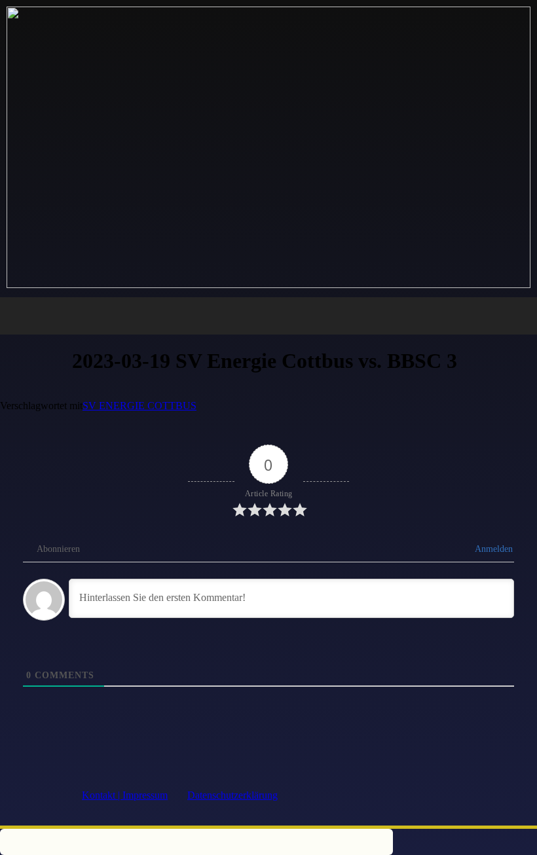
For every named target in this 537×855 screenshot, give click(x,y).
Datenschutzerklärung (232, 795)
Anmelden (493, 549)
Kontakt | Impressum (125, 795)
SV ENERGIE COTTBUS (139, 405)
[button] (268, 316)
